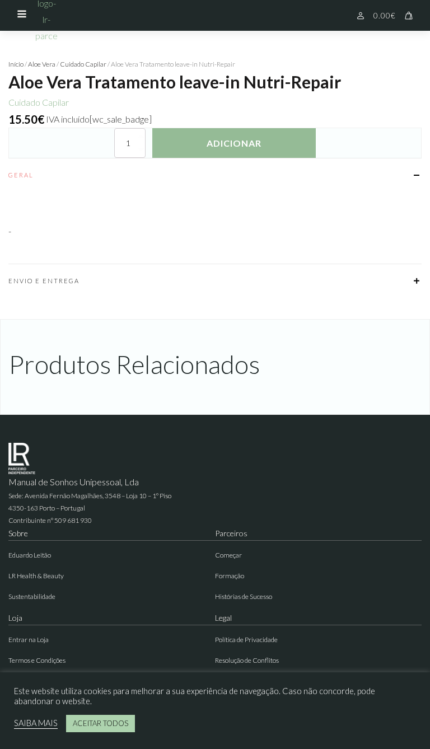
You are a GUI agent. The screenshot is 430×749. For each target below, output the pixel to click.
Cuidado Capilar (83, 64)
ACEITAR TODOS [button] (100, 723)
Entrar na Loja (28, 639)
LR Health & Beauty (36, 576)
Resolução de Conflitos (247, 660)
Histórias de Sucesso (243, 596)
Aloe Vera (41, 64)
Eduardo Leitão (29, 555)
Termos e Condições (37, 660)
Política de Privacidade (246, 639)
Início (16, 64)
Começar (228, 555)
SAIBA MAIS (36, 723)
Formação (229, 576)
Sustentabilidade (31, 596)
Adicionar (234, 143)
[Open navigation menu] (22, 15)
